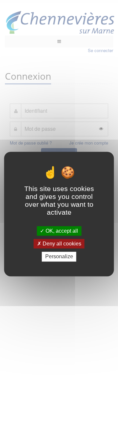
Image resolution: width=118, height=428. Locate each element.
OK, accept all (61, 231)
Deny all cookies (61, 243)
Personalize (59, 257)
